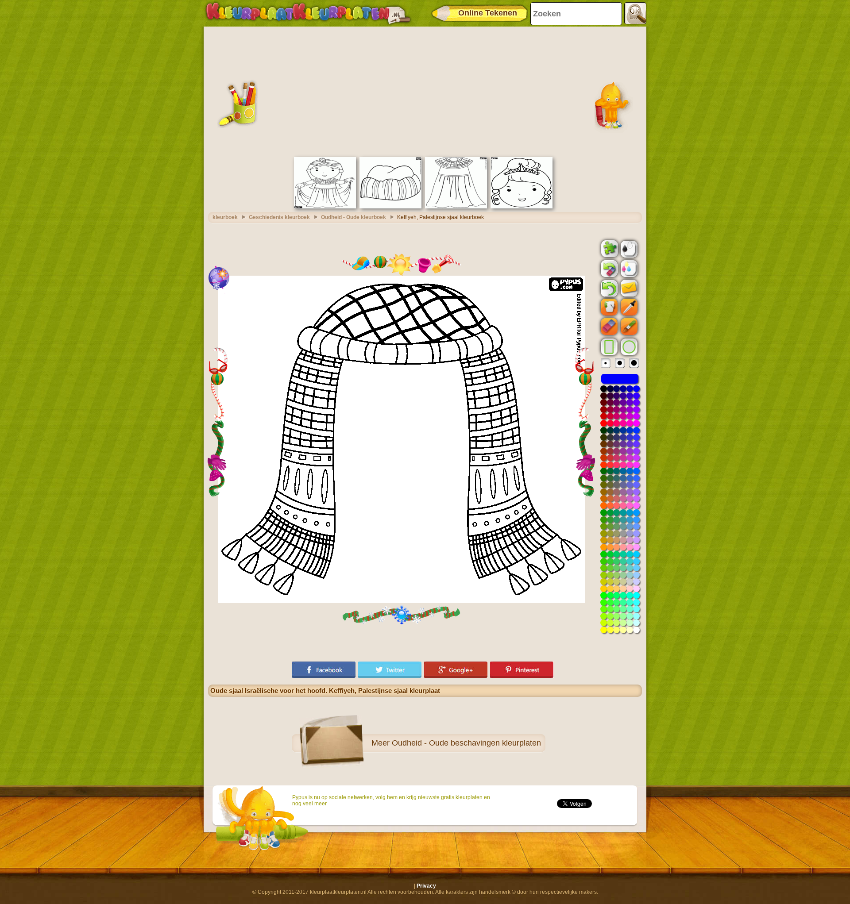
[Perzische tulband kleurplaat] (390, 207)
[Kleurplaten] (308, 13)
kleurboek (225, 217)
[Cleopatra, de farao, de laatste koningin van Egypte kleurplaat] (325, 207)
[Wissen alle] (608, 268)
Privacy (426, 886)
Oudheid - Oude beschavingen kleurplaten (466, 743)
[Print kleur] (628, 268)
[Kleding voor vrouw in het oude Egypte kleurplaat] (456, 207)
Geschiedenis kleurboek (279, 217)
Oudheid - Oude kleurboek (353, 217)
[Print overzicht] (628, 248)
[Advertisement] (425, 91)
